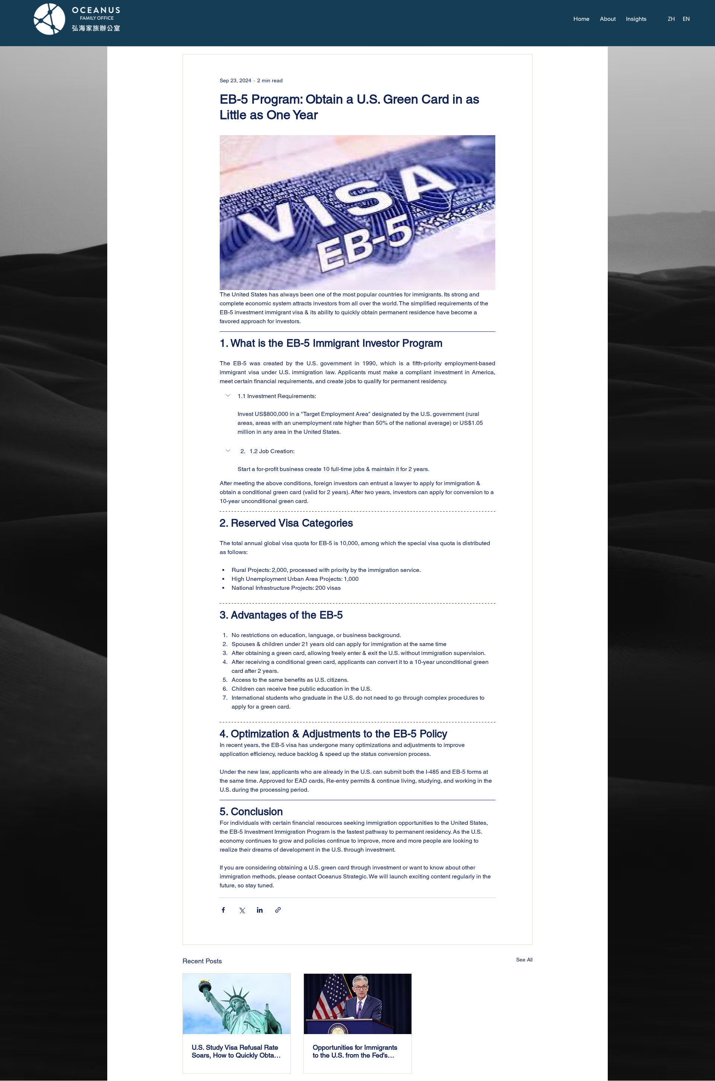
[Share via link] (278, 909)
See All (524, 960)
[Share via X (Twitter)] (241, 909)
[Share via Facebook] (223, 909)
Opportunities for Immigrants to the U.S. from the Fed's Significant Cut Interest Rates (356, 1051)
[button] (357, 396)
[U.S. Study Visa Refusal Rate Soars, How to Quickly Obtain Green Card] (236, 1004)
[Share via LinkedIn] (259, 909)
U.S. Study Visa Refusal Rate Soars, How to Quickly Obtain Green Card (235, 1051)
